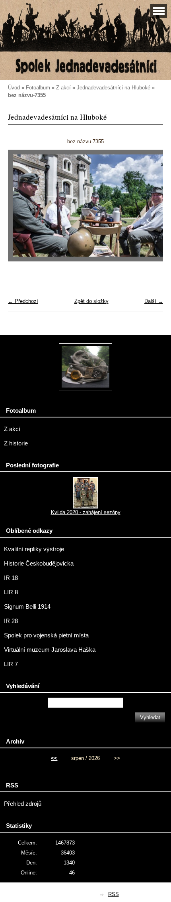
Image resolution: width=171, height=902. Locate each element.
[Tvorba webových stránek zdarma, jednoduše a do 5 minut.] (102, 895)
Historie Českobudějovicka (39, 563)
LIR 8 (11, 592)
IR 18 (11, 578)
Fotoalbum (38, 88)
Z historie (16, 443)
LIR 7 (11, 664)
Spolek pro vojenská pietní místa (46, 635)
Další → (153, 301)
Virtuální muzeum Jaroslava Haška (49, 650)
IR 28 (11, 621)
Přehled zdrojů (22, 804)
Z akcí (63, 88)
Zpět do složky (91, 301)
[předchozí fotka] (21, 209)
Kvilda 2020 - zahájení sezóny (85, 512)
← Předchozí (23, 301)
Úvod (14, 88)
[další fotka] (150, 209)
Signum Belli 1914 (27, 606)
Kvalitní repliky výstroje (34, 549)
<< (54, 758)
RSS (113, 894)
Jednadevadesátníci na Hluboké (113, 88)
